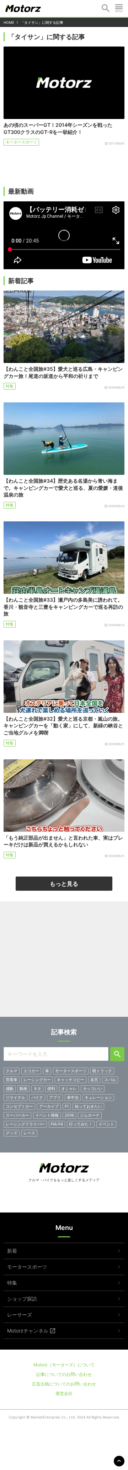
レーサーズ (19, 1315)
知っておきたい (88, 1106)
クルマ (11, 1070)
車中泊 (73, 1097)
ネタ (37, 1088)
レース (29, 1132)
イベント (106, 1124)
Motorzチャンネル (27, 1331)
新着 (12, 1251)
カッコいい (92, 1088)
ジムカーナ (90, 1115)
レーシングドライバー (25, 1124)
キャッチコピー (70, 1079)
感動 (10, 1088)
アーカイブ (49, 1106)
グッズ (11, 1132)
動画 (23, 1088)
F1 (67, 1106)
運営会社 (64, 1393)
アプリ (55, 1097)
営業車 (11, 1079)
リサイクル (15, 1097)
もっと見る (64, 883)
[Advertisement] (64, 961)
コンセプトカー (19, 1106)
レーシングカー (37, 1079)
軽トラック (102, 1070)
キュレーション (98, 1097)
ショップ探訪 (22, 1299)
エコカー (31, 1070)
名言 (94, 1079)
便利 (51, 1088)
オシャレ (69, 1088)
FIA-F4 (57, 1124)
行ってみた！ (80, 1124)
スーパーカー (17, 1115)
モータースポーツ (21, 142)
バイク (37, 1097)
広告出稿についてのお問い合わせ (64, 1384)
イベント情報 (47, 1115)
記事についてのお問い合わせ (64, 1374)
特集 (10, 386)
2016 (69, 1115)
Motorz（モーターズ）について (64, 1364)
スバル (110, 1079)
